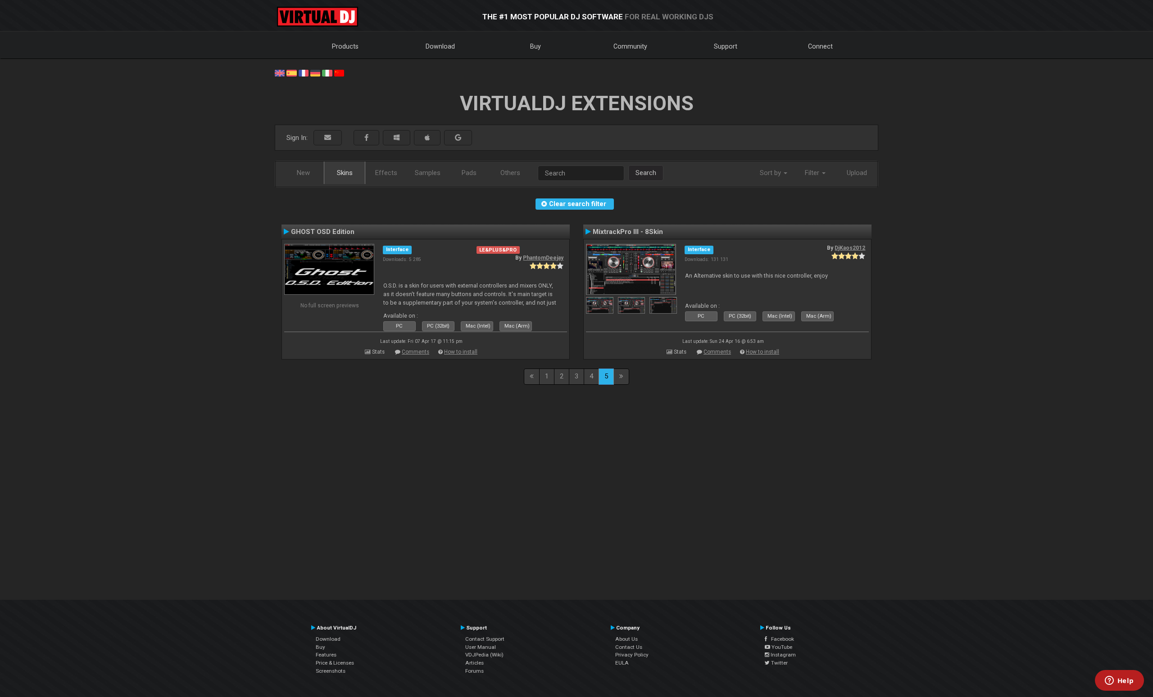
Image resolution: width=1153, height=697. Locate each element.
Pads (469, 173)
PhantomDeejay (543, 258)
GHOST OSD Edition (322, 232)
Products (345, 46)
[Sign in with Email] (327, 138)
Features (326, 655)
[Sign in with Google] (458, 138)
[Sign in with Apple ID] (427, 138)
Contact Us (628, 647)
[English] (280, 72)
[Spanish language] (291, 72)
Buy (535, 46)
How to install (460, 352)
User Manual (480, 647)
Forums (474, 671)
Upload (857, 173)
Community (630, 46)
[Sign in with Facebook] (366, 138)
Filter (813, 173)
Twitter (779, 663)
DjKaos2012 (850, 248)
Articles (474, 663)
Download (440, 46)
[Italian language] (327, 72)
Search (646, 173)
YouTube (781, 647)
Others (510, 173)
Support (725, 46)
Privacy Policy (632, 655)
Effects (386, 173)
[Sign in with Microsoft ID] (396, 138)
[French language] (304, 72)
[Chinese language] (339, 72)
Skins (345, 173)
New (303, 173)
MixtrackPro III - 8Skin (628, 232)
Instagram (782, 655)
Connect (820, 46)
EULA (622, 663)
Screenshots (330, 671)
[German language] (315, 72)
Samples (427, 173)
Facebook (780, 639)
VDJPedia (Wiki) (484, 655)
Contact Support (484, 639)
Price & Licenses (335, 663)
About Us (626, 639)
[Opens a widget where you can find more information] (1119, 681)
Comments (415, 352)
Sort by (771, 173)
